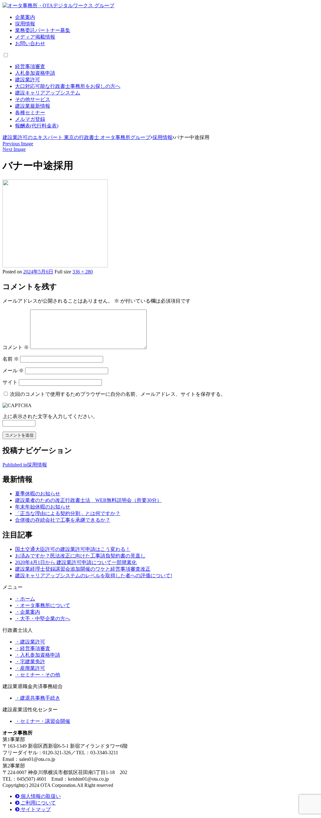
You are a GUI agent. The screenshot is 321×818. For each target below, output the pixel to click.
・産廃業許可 (30, 668)
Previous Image (18, 143)
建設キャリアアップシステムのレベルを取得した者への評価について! (93, 575)
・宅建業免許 (30, 661)
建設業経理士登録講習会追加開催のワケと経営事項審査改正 (82, 569)
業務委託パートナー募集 (42, 30)
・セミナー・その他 (37, 674)
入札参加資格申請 (35, 73)
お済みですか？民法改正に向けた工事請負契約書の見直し (80, 555)
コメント (16, 347)
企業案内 (25, 17)
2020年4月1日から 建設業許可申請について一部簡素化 (76, 562)
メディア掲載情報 (35, 37)
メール (13, 370)
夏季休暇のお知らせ (37, 493)
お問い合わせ (30, 43)
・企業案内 (27, 612)
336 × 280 (82, 271)
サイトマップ (35, 809)
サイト (10, 382)
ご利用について (37, 802)
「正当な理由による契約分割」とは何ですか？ (67, 513)
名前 (11, 359)
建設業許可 (27, 79)
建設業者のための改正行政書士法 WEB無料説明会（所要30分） (88, 500)
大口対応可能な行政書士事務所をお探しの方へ (67, 86)
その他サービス (32, 99)
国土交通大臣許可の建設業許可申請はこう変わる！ (72, 549)
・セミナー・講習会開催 (42, 721)
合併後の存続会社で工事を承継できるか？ (62, 520)
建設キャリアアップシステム (47, 92)
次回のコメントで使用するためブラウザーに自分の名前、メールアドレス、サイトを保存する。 (118, 394)
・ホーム (25, 598)
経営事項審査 (30, 66)
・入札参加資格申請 (37, 655)
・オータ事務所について (42, 605)
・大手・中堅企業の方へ (42, 618)
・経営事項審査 (32, 648)
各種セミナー (30, 112)
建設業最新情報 (32, 106)
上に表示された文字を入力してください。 (50, 416)
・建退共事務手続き (37, 698)
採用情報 (25, 23)
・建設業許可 (30, 641)
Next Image (14, 149)
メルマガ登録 (30, 119)
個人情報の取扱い (40, 796)
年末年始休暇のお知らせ (42, 506)
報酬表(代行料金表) (36, 125)
